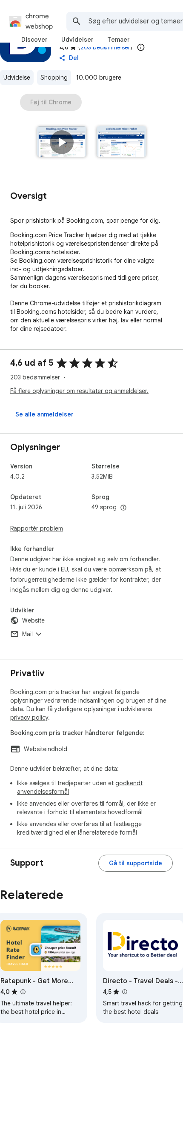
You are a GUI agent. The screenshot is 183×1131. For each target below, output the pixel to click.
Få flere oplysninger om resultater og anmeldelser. (79, 391)
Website (33, 620)
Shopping (54, 77)
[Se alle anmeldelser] (44, 414)
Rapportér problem (36, 528)
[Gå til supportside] (135, 863)
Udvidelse (16, 77)
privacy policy (29, 717)
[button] (61, 142)
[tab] (34, 39)
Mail (27, 634)
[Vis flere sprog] (123, 508)
